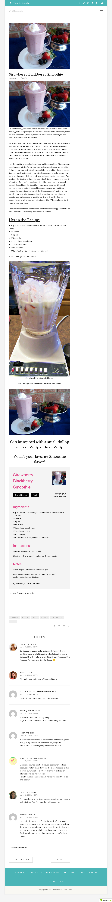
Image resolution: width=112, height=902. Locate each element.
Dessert (25, 617)
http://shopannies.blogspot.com (52, 720)
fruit (35, 617)
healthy (44, 617)
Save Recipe (21, 495)
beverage (14, 617)
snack (13, 621)
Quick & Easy (57, 617)
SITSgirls (30, 593)
